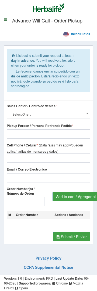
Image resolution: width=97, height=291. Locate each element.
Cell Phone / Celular (22, 145)
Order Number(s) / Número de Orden (20, 191)
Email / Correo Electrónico (27, 169)
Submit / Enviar (73, 236)
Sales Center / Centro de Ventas (31, 106)
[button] (5, 27)
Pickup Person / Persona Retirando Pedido (39, 125)
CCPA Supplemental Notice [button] (48, 267)
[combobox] (48, 114)
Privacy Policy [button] (48, 258)
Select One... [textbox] (21, 114)
